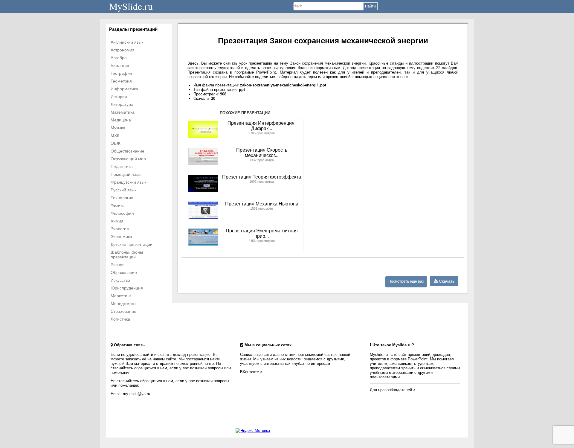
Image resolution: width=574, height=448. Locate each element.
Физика (118, 205)
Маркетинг (121, 295)
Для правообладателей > (393, 390)
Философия (122, 213)
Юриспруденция (127, 288)
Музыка (118, 127)
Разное (118, 264)
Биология (120, 65)
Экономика (121, 236)
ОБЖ (115, 143)
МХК (115, 135)
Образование (124, 272)
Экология (120, 228)
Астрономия (123, 50)
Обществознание (127, 151)
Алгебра (119, 57)
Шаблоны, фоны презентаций (127, 254)
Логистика (120, 319)
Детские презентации (131, 244)
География (121, 73)
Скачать (446, 281)
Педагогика (122, 166)
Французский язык (128, 182)
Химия (117, 221)
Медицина (121, 120)
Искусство (120, 280)
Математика (123, 112)
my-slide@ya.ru (136, 393)
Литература (122, 104)
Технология (122, 197)
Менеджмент (123, 303)
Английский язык (127, 42)
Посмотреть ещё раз (406, 281)
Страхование (123, 311)
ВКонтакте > (251, 372)
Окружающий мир (128, 158)
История (119, 96)
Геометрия (121, 81)
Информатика (124, 88)
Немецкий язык (126, 174)
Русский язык (123, 190)
